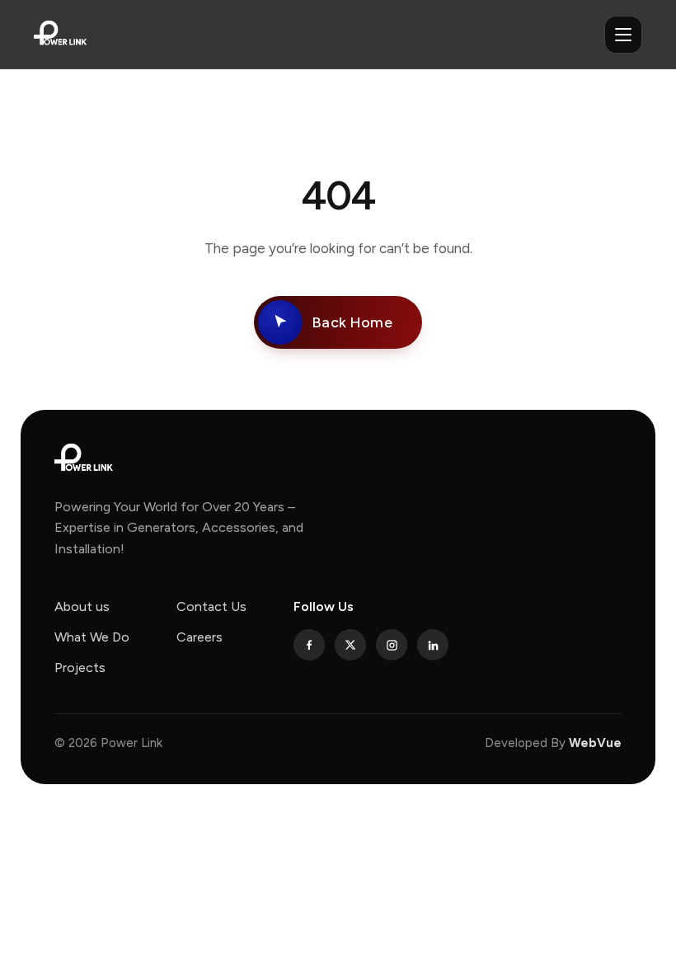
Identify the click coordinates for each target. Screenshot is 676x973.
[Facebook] (309, 644)
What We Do (91, 637)
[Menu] (623, 35)
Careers (199, 637)
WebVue (595, 743)
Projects (80, 667)
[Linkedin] (432, 644)
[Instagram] (391, 644)
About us (82, 606)
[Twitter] (350, 644)
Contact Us (211, 606)
